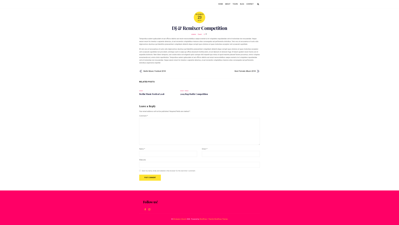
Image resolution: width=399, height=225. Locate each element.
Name (142, 149)
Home (220, 4)
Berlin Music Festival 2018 (154, 71)
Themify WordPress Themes (218, 219)
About (227, 4)
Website (142, 160)
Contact (250, 4)
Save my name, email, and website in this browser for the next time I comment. (168, 171)
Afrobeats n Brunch (179, 219)
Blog (242, 4)
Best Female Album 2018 (245, 71)
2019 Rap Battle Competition (194, 93)
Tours (235, 4)
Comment (143, 116)
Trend (186, 91)
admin (193, 34)
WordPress (203, 219)
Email (204, 149)
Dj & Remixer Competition (199, 28)
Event (200, 34)
